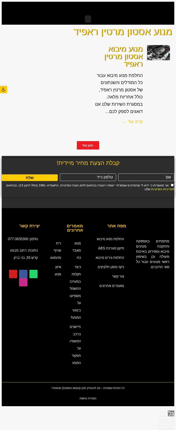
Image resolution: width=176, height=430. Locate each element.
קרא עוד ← (132, 121)
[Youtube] (13, 274)
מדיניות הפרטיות (162, 189)
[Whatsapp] (33, 274)
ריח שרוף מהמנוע (55, 250)
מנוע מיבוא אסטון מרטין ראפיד (123, 56)
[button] (88, 19)
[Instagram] (23, 282)
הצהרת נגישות (88, 398)
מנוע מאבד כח (76, 250)
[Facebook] (23, 274)
